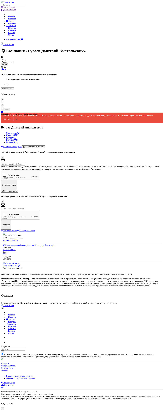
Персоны (12, 28)
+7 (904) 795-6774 (10, 240)
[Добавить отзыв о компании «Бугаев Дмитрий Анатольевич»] (2, 301)
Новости (12, 19)
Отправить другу (10, 191)
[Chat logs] (7, 337)
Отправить (6, 225)
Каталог (11, 32)
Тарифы (4, 370)
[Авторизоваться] (2, 112)
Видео (11, 21)
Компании (11, 26)
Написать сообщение (12, 147)
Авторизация (10, 10)
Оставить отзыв (10, 231)
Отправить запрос (9, 185)
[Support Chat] (7, 340)
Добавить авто (7, 89)
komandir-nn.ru (9, 249)
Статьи (11, 35)
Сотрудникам (7, 368)
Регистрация (9, 7)
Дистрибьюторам (8, 366)
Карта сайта (9, 385)
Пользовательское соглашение (19, 376)
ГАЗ (4, 254)
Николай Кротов (10, 266)
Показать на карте (27, 231)
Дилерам (5, 363)
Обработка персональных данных (21, 378)
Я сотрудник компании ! (34, 147)
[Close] (2, 308)
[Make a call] (7, 342)
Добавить (5, 109)
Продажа (12, 23)
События (12, 30)
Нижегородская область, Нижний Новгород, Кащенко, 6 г (30, 245)
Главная (11, 16)
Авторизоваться (13, 39)
